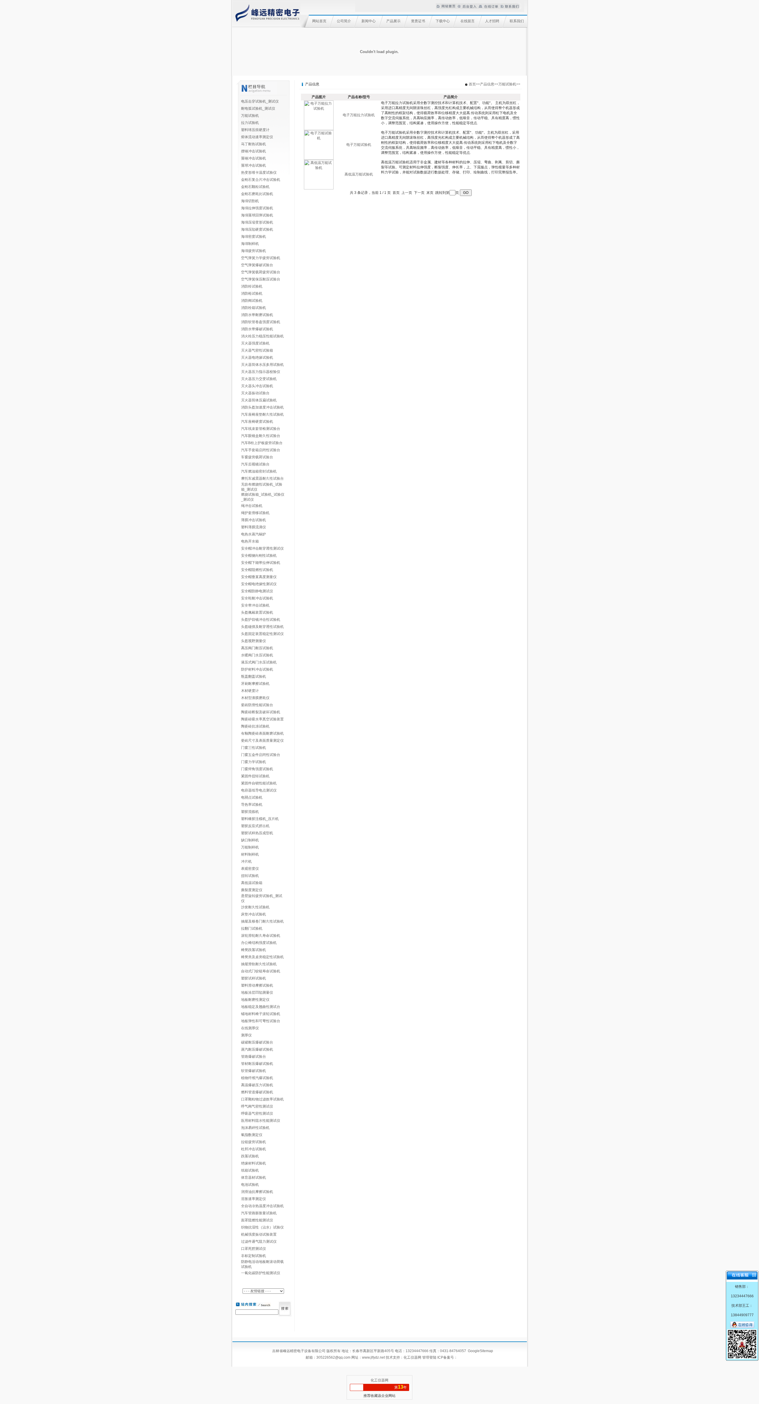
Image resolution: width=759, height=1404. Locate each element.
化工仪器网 (412, 1357)
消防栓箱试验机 (253, 308)
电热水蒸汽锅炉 (253, 534)
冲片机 (246, 861)
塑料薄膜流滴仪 (253, 527)
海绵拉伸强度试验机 (257, 208)
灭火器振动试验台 (255, 393)
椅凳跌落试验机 (253, 950)
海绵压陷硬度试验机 (257, 229)
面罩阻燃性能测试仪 (257, 1220)
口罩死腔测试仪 (253, 1249)
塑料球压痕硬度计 (255, 130)
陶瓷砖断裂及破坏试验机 (260, 712)
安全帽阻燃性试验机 (257, 570)
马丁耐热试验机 (253, 144)
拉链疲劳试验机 (253, 1142)
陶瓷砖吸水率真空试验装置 (262, 719)
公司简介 (344, 21)
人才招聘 (492, 21)
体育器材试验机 (253, 1177)
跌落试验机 (250, 1156)
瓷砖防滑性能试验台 (257, 705)
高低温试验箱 (251, 883)
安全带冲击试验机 (255, 605)
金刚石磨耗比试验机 (257, 194)
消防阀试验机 (251, 301)
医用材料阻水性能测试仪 (260, 1121)
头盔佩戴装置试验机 (257, 612)
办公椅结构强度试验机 (259, 943)
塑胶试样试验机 (253, 978)
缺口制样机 (250, 840)
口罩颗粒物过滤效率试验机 (262, 1099)
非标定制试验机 (253, 1256)
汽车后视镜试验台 (255, 464)
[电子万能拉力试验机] (319, 129)
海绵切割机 (250, 201)
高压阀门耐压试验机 (257, 648)
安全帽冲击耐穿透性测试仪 (262, 548)
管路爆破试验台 (253, 1056)
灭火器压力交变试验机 (259, 379)
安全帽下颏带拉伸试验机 (260, 563)
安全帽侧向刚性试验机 (259, 555)
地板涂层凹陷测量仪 (257, 992)
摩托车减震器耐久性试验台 (262, 478)
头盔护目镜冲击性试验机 (260, 620)
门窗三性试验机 (253, 748)
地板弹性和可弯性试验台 (260, 1021)
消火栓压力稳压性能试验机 (262, 336)
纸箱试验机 (250, 1170)
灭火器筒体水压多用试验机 (262, 365)
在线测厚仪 (250, 1028)
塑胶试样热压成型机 (257, 833)
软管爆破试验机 (253, 1071)
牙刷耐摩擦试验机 (255, 684)
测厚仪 (246, 1035)
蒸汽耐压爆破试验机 (257, 1049)
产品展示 (393, 21)
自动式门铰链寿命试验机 (260, 971)
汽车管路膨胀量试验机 (259, 1213)
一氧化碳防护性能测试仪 (260, 1273)
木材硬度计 (250, 691)
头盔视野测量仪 (253, 641)
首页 (472, 84)
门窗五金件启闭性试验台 (260, 755)
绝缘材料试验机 (253, 1163)
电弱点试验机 (251, 797)
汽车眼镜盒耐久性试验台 (260, 436)
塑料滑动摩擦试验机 (257, 985)
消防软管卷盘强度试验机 (260, 322)
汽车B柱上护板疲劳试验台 (262, 443)
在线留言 (467, 21)
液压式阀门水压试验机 (259, 662)
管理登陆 (429, 1357)
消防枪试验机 (251, 293)
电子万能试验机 (358, 145)
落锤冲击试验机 (253, 158)
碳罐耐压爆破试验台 (257, 1042)
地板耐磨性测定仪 (255, 1000)
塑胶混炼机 (250, 812)
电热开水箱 (250, 541)
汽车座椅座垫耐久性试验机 (262, 414)
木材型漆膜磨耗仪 (255, 698)
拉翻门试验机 (251, 928)
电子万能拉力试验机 (359, 115)
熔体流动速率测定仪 (257, 137)
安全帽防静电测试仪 (257, 591)
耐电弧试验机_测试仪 (258, 108)
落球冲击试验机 (253, 165)
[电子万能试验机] (319, 159)
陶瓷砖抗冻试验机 (255, 726)
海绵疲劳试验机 (253, 251)
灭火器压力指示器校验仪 (260, 372)
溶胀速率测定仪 (253, 1199)
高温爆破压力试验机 (257, 1085)
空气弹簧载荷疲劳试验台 (260, 272)
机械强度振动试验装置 (259, 1234)
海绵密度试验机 (253, 236)
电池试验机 (250, 1185)
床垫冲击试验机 (253, 914)
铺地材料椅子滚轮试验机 (260, 1014)
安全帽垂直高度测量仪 (259, 577)
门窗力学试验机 (253, 762)
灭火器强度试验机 (255, 343)
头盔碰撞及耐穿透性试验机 (262, 627)
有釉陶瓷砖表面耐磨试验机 (262, 733)
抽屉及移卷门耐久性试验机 (262, 921)
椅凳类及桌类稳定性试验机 (262, 957)
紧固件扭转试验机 (255, 776)
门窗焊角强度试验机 (257, 769)
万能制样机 (250, 847)
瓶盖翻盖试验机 (253, 676)
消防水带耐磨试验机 (257, 315)
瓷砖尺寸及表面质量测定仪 (262, 740)
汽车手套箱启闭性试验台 (260, 450)
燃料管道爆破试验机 (257, 1092)
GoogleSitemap (480, 1351)
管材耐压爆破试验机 (257, 1064)
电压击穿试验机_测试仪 (260, 101)
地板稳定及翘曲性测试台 (260, 1007)
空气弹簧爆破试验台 (257, 265)
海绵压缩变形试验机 (257, 222)
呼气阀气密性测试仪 (257, 1106)
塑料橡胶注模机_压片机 (260, 819)
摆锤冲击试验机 (253, 151)
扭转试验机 (250, 876)
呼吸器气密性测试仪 (257, 1113)
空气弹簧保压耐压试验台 (260, 279)
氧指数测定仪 (251, 1135)
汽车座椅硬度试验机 (257, 421)
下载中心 (443, 21)
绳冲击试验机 (251, 506)
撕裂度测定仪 (251, 890)
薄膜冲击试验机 (253, 520)
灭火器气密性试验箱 (257, 350)
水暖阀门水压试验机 (257, 655)
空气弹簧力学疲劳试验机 (260, 258)
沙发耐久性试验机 (255, 907)
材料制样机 (250, 854)
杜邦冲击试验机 (253, 1149)
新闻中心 (368, 21)
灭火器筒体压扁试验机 (259, 400)
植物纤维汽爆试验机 (257, 1078)
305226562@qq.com (333, 1357)
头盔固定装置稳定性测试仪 (262, 634)
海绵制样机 (250, 244)
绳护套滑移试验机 (255, 513)
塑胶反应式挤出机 (255, 826)
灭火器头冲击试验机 (257, 386)
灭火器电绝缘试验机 (257, 357)
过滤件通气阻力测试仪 (259, 1241)
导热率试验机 (251, 804)
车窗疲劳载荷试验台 (257, 457)
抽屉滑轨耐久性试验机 (259, 964)
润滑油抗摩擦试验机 (257, 1192)
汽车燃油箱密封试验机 (259, 471)
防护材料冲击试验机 (257, 669)
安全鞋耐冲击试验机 (257, 598)
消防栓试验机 (251, 286)
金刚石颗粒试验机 (255, 187)
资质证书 (418, 21)
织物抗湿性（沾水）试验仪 (262, 1227)
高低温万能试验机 (359, 174)
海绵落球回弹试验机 (257, 215)
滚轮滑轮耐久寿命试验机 (260, 936)
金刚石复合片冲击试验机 (260, 180)
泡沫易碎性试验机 (255, 1128)
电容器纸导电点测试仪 (259, 790)
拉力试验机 (250, 123)
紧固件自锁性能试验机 (259, 783)
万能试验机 (250, 116)
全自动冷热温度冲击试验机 (262, 1206)
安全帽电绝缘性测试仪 (259, 584)
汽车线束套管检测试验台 (260, 429)
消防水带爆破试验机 (257, 329)
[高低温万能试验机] (319, 188)
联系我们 (517, 21)
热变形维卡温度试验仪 (259, 172)
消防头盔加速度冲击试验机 (262, 407)
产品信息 (487, 84)
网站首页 (319, 21)
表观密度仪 (250, 869)
